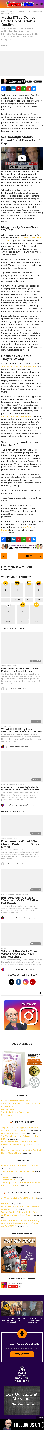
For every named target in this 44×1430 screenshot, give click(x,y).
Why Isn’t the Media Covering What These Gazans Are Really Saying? (21, 954)
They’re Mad (7, 1177)
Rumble (5, 530)
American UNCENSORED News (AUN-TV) (20, 1104)
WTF (28, 599)
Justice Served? (8, 1180)
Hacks (3, 665)
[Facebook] (18, 982)
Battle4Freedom (9, 1109)
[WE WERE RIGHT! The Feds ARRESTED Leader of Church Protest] (22, 708)
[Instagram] (26, 982)
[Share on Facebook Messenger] (33, 88)
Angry (8, 621)
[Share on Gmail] (28, 88)
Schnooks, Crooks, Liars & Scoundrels (19, 366)
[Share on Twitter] (8, 88)
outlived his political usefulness (16, 416)
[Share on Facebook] (3, 88)
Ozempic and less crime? (13, 1133)
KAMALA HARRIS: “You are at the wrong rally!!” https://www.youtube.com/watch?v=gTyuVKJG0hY (20, 1223)
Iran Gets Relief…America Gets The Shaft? (21, 1166)
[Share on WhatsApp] (23, 88)
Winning (17, 599)
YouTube (27, 527)
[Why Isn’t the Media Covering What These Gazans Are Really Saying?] (22, 935)
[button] (2, 4)
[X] (11, 982)
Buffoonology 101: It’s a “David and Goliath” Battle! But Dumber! (20, 900)
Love (36, 621)
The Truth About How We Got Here (17, 1171)
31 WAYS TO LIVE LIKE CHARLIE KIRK (19, 1198)
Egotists (20, 784)
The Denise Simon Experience (15, 1112)
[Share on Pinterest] (18, 88)
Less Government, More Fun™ (15, 1101)
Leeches (25, 894)
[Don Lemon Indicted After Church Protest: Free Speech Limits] (22, 648)
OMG (5, 599)
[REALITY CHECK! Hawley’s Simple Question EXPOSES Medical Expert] (22, 766)
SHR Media (6, 1115)
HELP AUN (6, 1204)
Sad (22, 621)
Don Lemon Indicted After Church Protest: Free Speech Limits (20, 669)
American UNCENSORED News (23, 1192)
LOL (39, 599)
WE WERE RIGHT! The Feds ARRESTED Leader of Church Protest (21, 730)
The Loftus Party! (23, 1122)
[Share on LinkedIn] (13, 88)
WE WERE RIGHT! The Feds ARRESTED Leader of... (32, 1320)
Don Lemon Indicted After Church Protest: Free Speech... (11, 1320)
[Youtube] (33, 982)
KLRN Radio (7, 1106)
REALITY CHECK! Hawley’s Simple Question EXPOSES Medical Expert (20, 788)
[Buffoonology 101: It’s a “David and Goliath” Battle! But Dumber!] (22, 880)
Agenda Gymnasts (8, 784)
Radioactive (12, 665)
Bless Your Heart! (8, 894)
